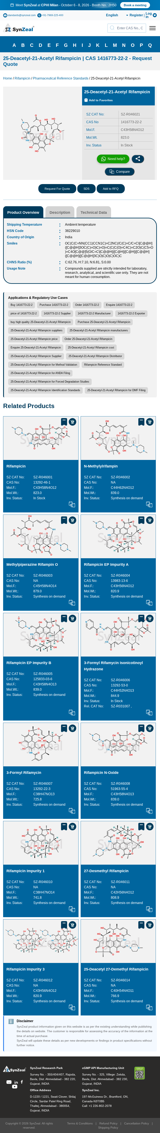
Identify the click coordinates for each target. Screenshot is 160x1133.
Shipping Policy (108, 1127)
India (68, 237)
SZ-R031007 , (121, 706)
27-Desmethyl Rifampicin (106, 871)
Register (136, 15)
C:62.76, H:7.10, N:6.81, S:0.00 (88, 262)
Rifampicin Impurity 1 (25, 871)
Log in (149, 15)
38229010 (72, 231)
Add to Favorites (101, 100)
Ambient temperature (80, 224)
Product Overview (23, 212)
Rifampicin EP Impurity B (28, 663)
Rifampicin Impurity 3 (25, 969)
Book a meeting (135, 5)
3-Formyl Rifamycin (23, 773)
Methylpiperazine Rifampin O (32, 564)
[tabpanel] (80, 5)
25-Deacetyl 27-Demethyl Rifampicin (116, 969)
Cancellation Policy (136, 1123)
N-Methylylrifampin (101, 466)
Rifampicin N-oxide (101, 773)
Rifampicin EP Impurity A (106, 564)
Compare (123, 171)
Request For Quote (57, 188)
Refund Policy (108, 1123)
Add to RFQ (111, 188)
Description (60, 212)
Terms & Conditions (80, 1123)
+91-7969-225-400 (52, 15)
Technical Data (94, 212)
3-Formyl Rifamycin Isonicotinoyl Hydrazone (113, 666)
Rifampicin (16, 466)
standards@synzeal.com (22, 15)
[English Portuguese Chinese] (112, 15)
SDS (86, 188)
